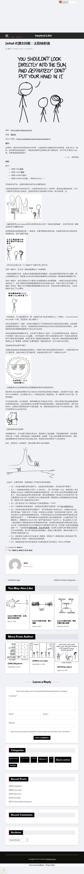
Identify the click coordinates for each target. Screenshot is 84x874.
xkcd (9, 49)
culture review (24, 758)
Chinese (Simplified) (64, 2)
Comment (13, 696)
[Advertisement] (42, 16)
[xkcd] (15, 565)
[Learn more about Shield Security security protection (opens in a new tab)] (3, 870)
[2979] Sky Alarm (64, 667)
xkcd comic (63, 760)
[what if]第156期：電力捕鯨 (41, 622)
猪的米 (13, 134)
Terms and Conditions (36, 865)
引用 (30, 336)
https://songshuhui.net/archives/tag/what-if (33, 139)
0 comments (28, 49)
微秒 (22, 172)
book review (14, 758)
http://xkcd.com (28, 566)
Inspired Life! (43, 35)
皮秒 (21, 169)
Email (46, 714)
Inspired (34, 758)
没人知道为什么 (67, 506)
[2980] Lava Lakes (40, 661)
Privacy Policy (50, 865)
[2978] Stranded (15, 798)
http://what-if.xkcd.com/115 (21, 130)
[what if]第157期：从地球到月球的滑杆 (17, 617)
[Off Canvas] (6, 36)
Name (11, 714)
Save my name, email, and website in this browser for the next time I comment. (40, 732)
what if (20, 547)
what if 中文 (23, 550)
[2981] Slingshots (15, 663)
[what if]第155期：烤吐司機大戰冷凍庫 (66, 622)
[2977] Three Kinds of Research (20, 802)
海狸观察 (13, 765)
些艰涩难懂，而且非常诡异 (38, 528)
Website (12, 723)
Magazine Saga (51, 859)
